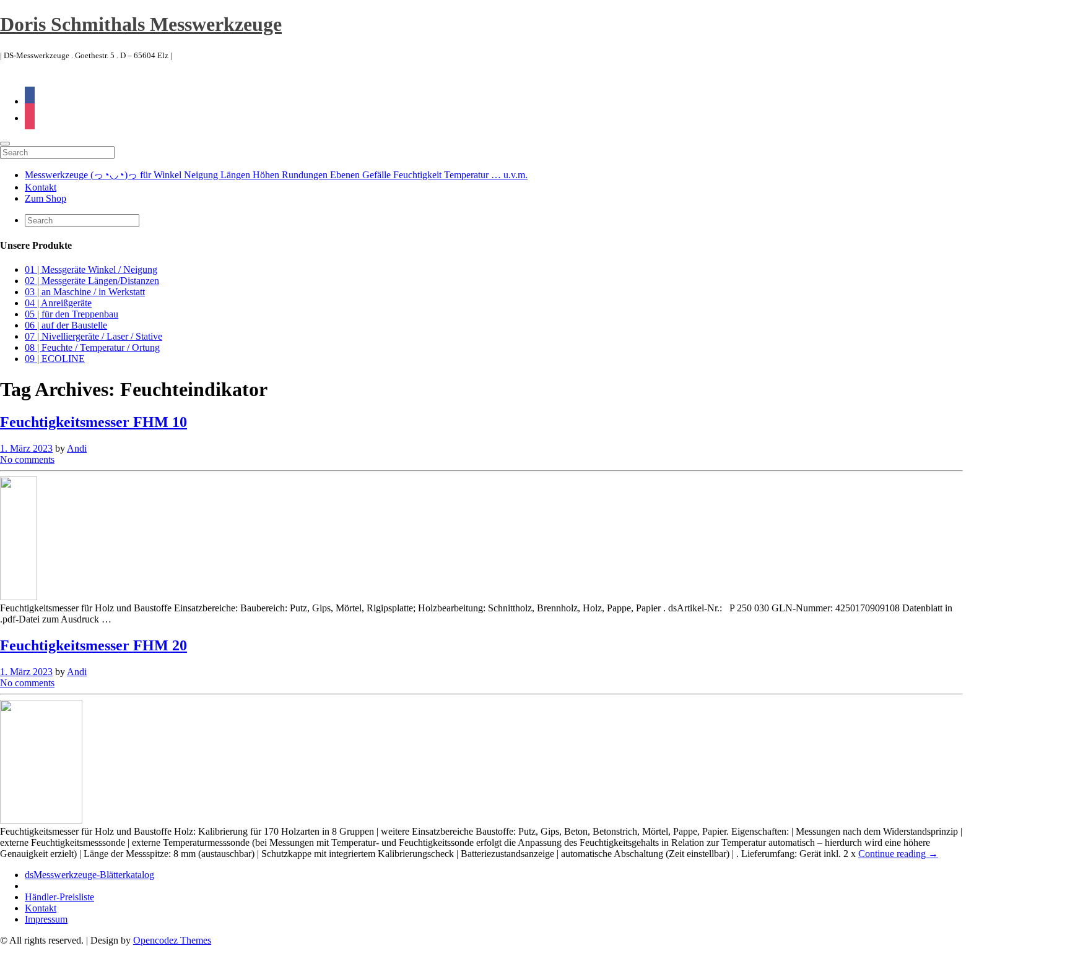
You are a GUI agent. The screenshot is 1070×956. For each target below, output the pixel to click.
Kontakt (40, 187)
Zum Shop (45, 198)
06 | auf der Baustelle (66, 325)
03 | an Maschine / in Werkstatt (85, 291)
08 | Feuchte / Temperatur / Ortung (92, 347)
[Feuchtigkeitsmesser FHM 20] (41, 820)
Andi (77, 448)
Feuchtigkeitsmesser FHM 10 (93, 422)
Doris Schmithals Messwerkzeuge (141, 24)
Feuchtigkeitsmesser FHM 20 (93, 645)
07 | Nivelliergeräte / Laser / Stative (93, 336)
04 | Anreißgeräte (58, 303)
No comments (27, 459)
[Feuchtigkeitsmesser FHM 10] (18, 597)
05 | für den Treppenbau (71, 314)
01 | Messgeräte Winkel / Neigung (91, 269)
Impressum (46, 919)
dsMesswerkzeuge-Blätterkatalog (89, 874)
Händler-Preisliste (59, 897)
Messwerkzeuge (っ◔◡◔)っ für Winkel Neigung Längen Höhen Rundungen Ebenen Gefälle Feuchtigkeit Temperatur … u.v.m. (276, 175)
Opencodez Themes (172, 940)
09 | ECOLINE (55, 358)
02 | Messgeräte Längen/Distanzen (92, 280)
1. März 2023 (26, 448)
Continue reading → (898, 853)
